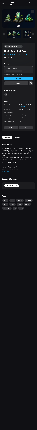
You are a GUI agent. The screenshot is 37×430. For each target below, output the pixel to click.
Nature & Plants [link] (23, 54)
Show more (5, 171)
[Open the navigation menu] (33, 3)
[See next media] (33, 34)
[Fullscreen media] (32, 11)
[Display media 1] (30, 34)
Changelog (22, 106)
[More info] (22, 118)
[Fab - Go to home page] (12, 3)
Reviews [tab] (18, 137)
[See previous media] (4, 34)
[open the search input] (29, 3)
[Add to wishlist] (31, 83)
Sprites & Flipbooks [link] (10, 54)
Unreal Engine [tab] (13, 185)
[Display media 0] (14, 34)
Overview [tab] (7, 137)
